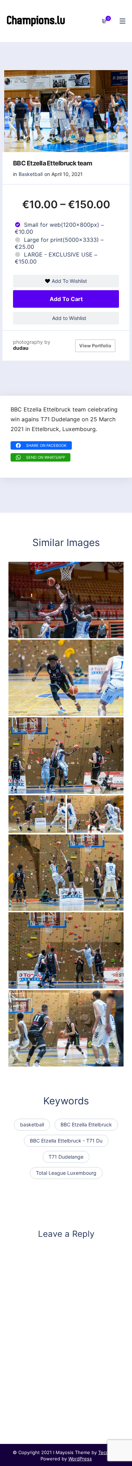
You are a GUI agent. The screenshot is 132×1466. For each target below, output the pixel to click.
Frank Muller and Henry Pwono (55, 631)
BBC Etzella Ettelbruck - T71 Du (66, 1141)
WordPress (80, 1458)
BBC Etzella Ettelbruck (86, 1124)
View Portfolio (95, 345)
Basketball (31, 174)
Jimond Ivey (30, 709)
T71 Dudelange (66, 1157)
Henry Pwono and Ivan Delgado (56, 787)
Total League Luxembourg (66, 1173)
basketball (32, 1124)
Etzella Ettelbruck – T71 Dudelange (60, 904)
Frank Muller (88, 826)
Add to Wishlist (68, 318)
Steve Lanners (32, 1059)
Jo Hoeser (27, 826)
